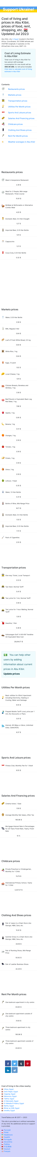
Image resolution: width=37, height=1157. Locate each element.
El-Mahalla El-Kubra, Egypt (14, 1103)
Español (7, 1137)
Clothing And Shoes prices (20, 130)
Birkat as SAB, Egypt (11, 1108)
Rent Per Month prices (18, 136)
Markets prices (14, 95)
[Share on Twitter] (15, 1063)
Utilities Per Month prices (19, 106)
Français (7, 1151)
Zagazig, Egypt (9, 1094)
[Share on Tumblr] (21, 1063)
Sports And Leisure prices (19, 112)
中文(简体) (8, 1147)
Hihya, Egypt (9, 1089)
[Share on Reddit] (15, 1070)
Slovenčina (8, 1142)
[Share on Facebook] (8, 1063)
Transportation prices (17, 101)
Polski (6, 1132)
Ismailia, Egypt (9, 1110)
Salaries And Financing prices (21, 118)
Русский (7, 1130)
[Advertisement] (18, 159)
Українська (8, 1135)
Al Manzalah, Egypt (11, 1101)
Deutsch (7, 1149)
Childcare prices (15, 124)
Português (8, 1139)
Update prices (12, 673)
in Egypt (15, 39)
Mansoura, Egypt (10, 1096)
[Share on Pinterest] (28, 1063)
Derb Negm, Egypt (11, 1092)
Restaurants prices (16, 89)
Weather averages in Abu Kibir (21, 142)
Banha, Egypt (9, 1106)
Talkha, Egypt (9, 1099)
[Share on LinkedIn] (8, 1070)
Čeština (7, 1144)
